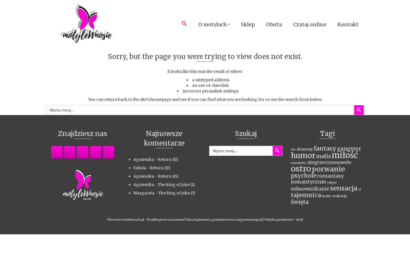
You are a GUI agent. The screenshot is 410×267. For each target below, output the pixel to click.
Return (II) (168, 159)
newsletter (299, 163)
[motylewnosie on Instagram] (70, 152)
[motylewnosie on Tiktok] (96, 152)
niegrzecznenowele (329, 162)
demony (305, 149)
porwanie (328, 169)
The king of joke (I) (176, 184)
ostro (301, 169)
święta (300, 201)
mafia (323, 156)
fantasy (325, 148)
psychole (303, 175)
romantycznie (308, 182)
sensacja (343, 188)
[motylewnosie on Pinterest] (82, 152)
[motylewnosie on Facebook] (57, 152)
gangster (349, 149)
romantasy (330, 176)
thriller (327, 196)
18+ (293, 149)
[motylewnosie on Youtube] (108, 152)
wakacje (340, 196)
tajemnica (306, 195)
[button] (184, 24)
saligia (332, 182)
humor (303, 155)
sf (359, 189)
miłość (345, 155)
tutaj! (299, 219)
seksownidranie (310, 189)
